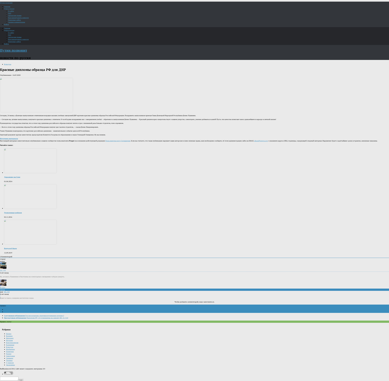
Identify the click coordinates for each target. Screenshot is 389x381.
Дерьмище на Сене (12, 177)
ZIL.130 (7, 292)
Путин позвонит (6, 3)
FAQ (9, 13)
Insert (21, 380)
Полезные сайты (14, 20)
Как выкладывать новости (18, 18)
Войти (6, 24)
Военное (9, 336)
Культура (7, 64)
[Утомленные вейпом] (30, 208)
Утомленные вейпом (13, 213)
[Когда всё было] (30, 244)
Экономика (10, 365)
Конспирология (12, 343)
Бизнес (8, 334)
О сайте (11, 11)
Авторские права (14, 15)
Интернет (10, 338)
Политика (10, 351)
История (9, 340)
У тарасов (10, 363)
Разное (8, 354)
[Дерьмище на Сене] (30, 172)
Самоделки (10, 356)
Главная (7, 6)
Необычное (10, 349)
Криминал (10, 345)
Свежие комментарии (16, 22)
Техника (9, 360)
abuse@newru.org (261, 141)
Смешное (9, 358)
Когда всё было (10, 248)
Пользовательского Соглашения (117, 141)
